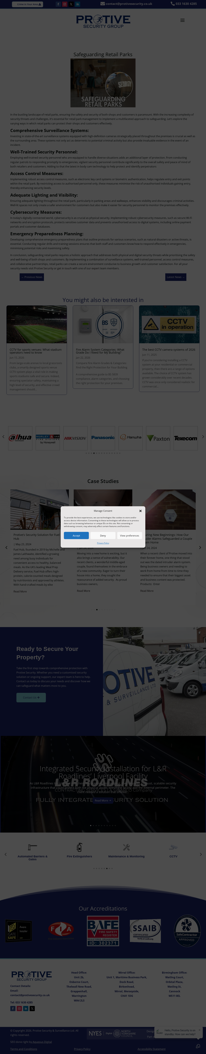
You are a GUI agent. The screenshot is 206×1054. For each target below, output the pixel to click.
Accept (76, 535)
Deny (103, 535)
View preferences (129, 535)
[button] (140, 510)
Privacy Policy (103, 543)
